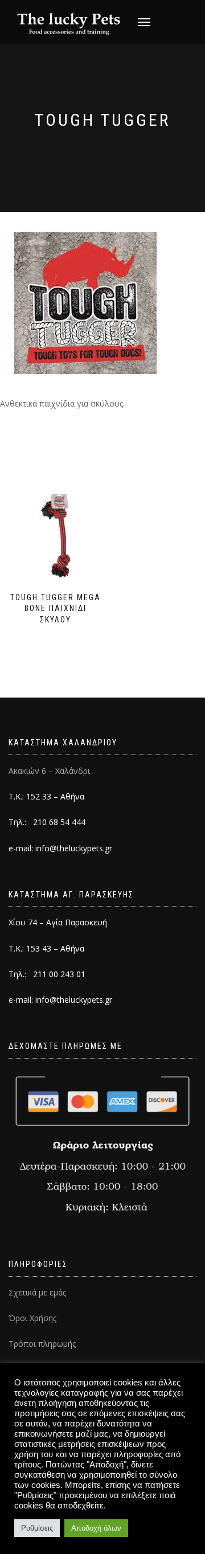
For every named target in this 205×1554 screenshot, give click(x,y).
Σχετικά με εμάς (37, 1292)
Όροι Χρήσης (32, 1318)
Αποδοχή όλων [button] (96, 1528)
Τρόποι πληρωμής (42, 1343)
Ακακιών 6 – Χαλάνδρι (49, 770)
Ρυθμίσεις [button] (37, 1528)
